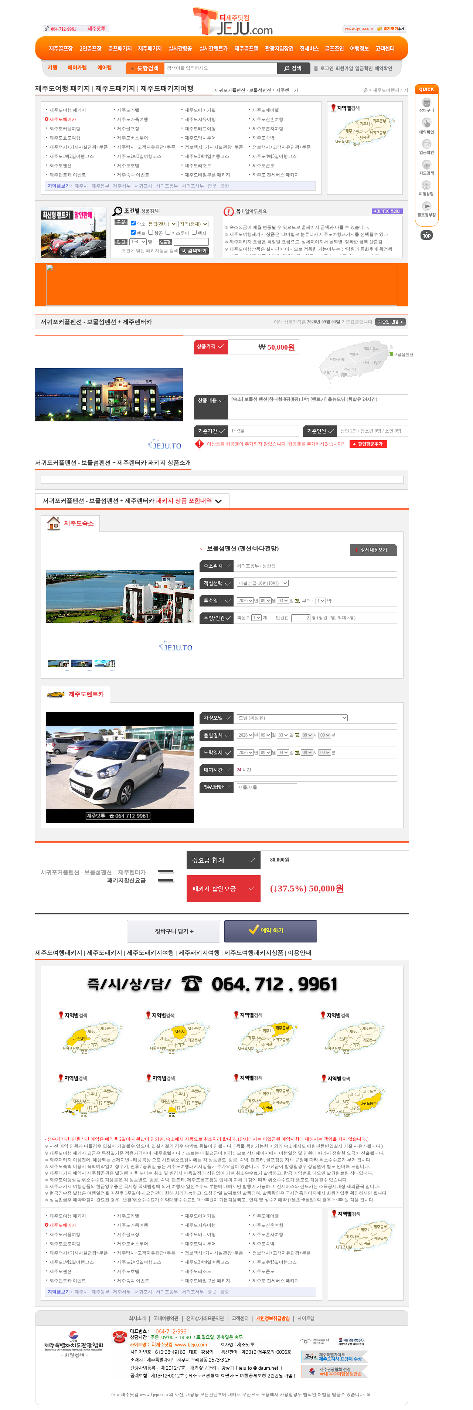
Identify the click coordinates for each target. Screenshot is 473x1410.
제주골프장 (127, 128)
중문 (212, 185)
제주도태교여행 (200, 128)
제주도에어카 (62, 119)
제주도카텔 (127, 110)
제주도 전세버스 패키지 (275, 174)
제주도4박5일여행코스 (274, 156)
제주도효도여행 (64, 137)
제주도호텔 (127, 165)
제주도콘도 (263, 165)
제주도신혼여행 (267, 119)
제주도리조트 (197, 165)
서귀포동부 (167, 185)
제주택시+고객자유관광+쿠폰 (146, 147)
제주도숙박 (263, 137)
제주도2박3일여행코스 (138, 156)
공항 (224, 185)
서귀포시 (143, 185)
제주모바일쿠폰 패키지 (207, 174)
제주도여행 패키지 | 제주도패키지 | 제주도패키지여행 (114, 88)
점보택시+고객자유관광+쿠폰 (281, 147)
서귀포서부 (193, 185)
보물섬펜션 (222, 548)
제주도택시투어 (200, 137)
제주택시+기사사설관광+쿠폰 (78, 147)
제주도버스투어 (132, 137)
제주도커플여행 (64, 128)
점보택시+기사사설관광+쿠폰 (213, 147)
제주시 (81, 185)
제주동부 (100, 185)
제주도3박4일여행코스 (206, 156)
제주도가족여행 (132, 119)
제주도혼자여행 (267, 128)
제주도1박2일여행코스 (71, 156)
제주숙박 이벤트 (132, 174)
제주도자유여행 (200, 119)
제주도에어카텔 (200, 110)
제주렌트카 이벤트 (67, 174)
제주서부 (122, 185)
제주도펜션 (60, 165)
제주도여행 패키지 (67, 110)
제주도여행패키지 (390, 90)
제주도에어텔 (265, 110)
